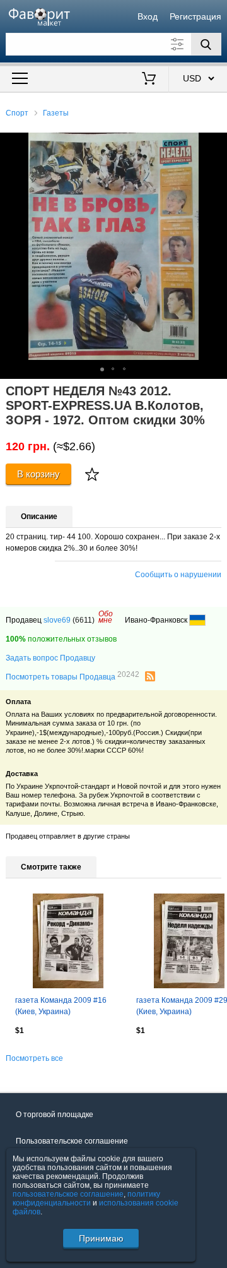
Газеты (56, 113)
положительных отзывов (61, 639)
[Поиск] (206, 44)
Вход (147, 16)
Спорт (17, 113)
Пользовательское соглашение (72, 1141)
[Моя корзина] (149, 79)
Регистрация (195, 16)
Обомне (105, 617)
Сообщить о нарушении (178, 574)
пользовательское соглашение (68, 1194)
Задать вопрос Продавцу (50, 658)
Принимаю (101, 1238)
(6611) (84, 620)
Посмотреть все (34, 1058)
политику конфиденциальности (86, 1198)
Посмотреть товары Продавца (72, 676)
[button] (216, 144)
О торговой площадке (54, 1114)
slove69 (57, 620)
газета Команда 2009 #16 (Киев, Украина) (61, 1006)
